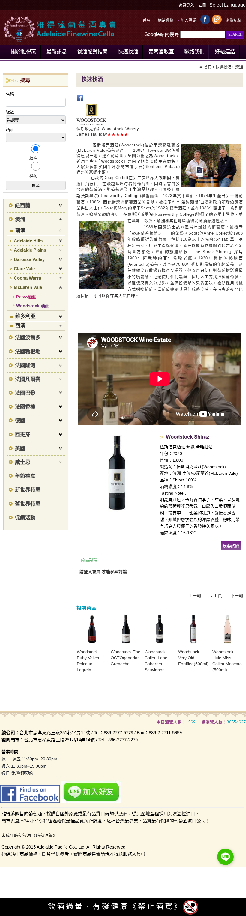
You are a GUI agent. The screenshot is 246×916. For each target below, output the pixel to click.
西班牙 (22, 435)
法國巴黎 (25, 393)
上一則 (194, 595)
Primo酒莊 (26, 297)
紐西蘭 (22, 205)
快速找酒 (223, 67)
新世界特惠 (27, 490)
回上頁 (215, 595)
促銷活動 (25, 518)
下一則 (236, 595)
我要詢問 (231, 545)
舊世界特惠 (27, 504)
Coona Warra (27, 277)
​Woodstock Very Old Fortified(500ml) (193, 657)
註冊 (202, 5)
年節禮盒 (25, 476)
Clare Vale (24, 268)
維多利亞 (25, 316)
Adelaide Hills (28, 240)
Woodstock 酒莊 (32, 305)
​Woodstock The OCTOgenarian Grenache (125, 657)
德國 (20, 421)
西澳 (20, 325)
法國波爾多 (27, 337)
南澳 (20, 230)
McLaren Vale (28, 287)
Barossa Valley (29, 259)
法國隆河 (25, 365)
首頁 (208, 67)
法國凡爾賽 (27, 379)
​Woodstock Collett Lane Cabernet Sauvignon (156, 660)
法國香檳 (25, 407)
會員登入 (186, 5)
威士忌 (22, 462)
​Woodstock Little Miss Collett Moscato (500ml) (227, 660)
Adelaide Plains (30, 250)
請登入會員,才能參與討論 (103, 571)
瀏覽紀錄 (234, 20)
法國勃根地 (27, 352)
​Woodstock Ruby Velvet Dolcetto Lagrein (88, 660)
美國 (20, 448)
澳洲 (239, 67)
